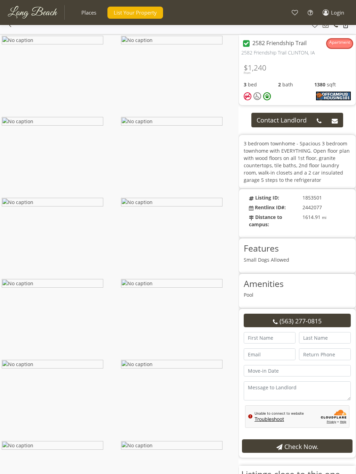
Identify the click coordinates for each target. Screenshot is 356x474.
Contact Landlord (282, 120)
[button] (88, 12)
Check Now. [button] (300, 446)
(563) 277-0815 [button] (300, 321)
